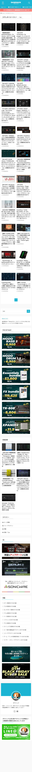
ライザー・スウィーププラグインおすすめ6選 (15, 640)
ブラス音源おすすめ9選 (10, 623)
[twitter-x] (15, 711)
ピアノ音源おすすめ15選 (10, 603)
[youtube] (17, 711)
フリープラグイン (8, 525)
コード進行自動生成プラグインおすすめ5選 (15, 630)
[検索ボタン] (29, 3)
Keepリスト (5, 318)
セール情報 (7, 522)
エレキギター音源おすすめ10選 (12, 609)
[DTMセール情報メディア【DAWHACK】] (16, 3)
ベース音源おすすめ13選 (10, 616)
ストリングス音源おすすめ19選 (12, 626)
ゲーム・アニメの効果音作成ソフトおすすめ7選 (16, 636)
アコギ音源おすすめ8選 (10, 606)
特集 (5, 529)
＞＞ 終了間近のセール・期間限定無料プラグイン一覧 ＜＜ (16, 10)
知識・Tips (7, 532)
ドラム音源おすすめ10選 (10, 613)
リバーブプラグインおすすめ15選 (12, 633)
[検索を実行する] (28, 311)
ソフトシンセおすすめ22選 (11, 620)
